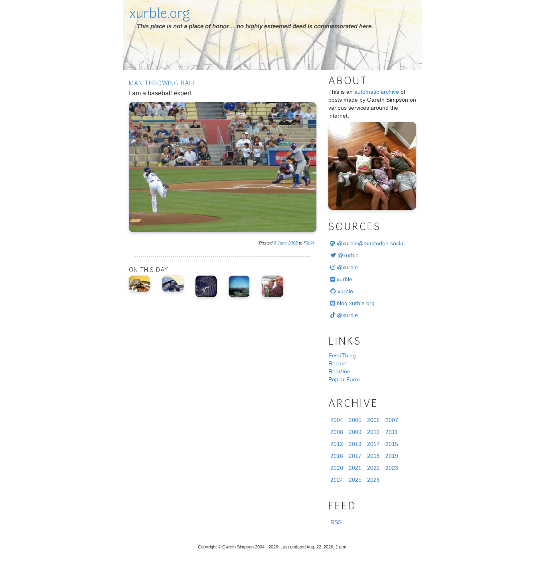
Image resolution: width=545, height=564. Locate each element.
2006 (373, 420)
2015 (391, 444)
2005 (355, 420)
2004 (336, 420)
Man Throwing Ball (162, 84)
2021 (355, 468)
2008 (293, 243)
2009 (355, 432)
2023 (391, 468)
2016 (336, 456)
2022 (373, 468)
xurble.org (159, 14)
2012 (336, 444)
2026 (373, 480)
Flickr (309, 243)
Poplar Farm (344, 379)
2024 (336, 480)
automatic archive (376, 92)
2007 (391, 420)
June (282, 243)
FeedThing (342, 355)
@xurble (347, 255)
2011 (391, 432)
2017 (355, 456)
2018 (373, 456)
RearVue (339, 371)
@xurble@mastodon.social (370, 243)
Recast (337, 363)
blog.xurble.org (355, 303)
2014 (373, 444)
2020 (336, 468)
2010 (373, 432)
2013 (355, 444)
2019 (391, 456)
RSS (336, 522)
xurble (343, 279)
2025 (355, 480)
